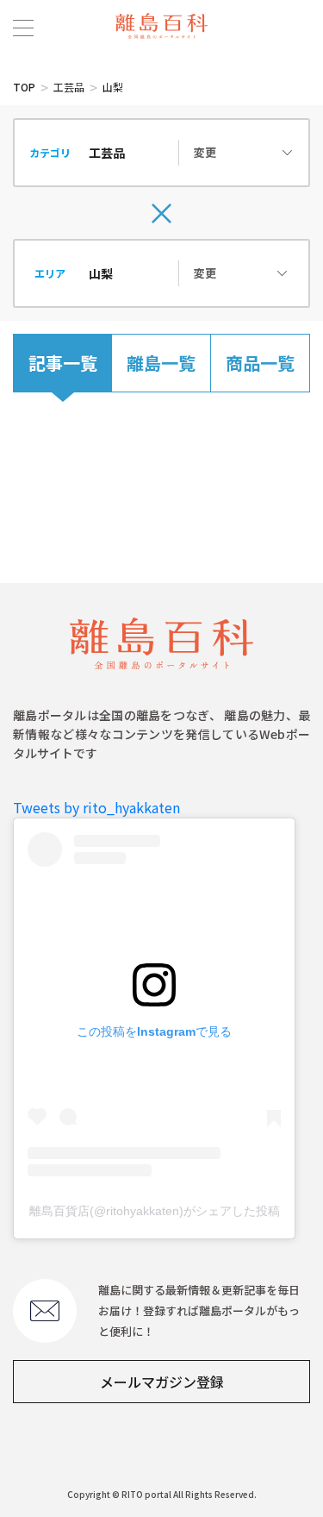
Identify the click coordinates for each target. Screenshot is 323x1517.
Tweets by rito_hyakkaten (96, 807)
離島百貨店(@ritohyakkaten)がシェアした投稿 (154, 1211)
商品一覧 (260, 362)
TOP (24, 86)
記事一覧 (62, 362)
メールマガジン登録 (162, 1381)
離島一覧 (161, 362)
